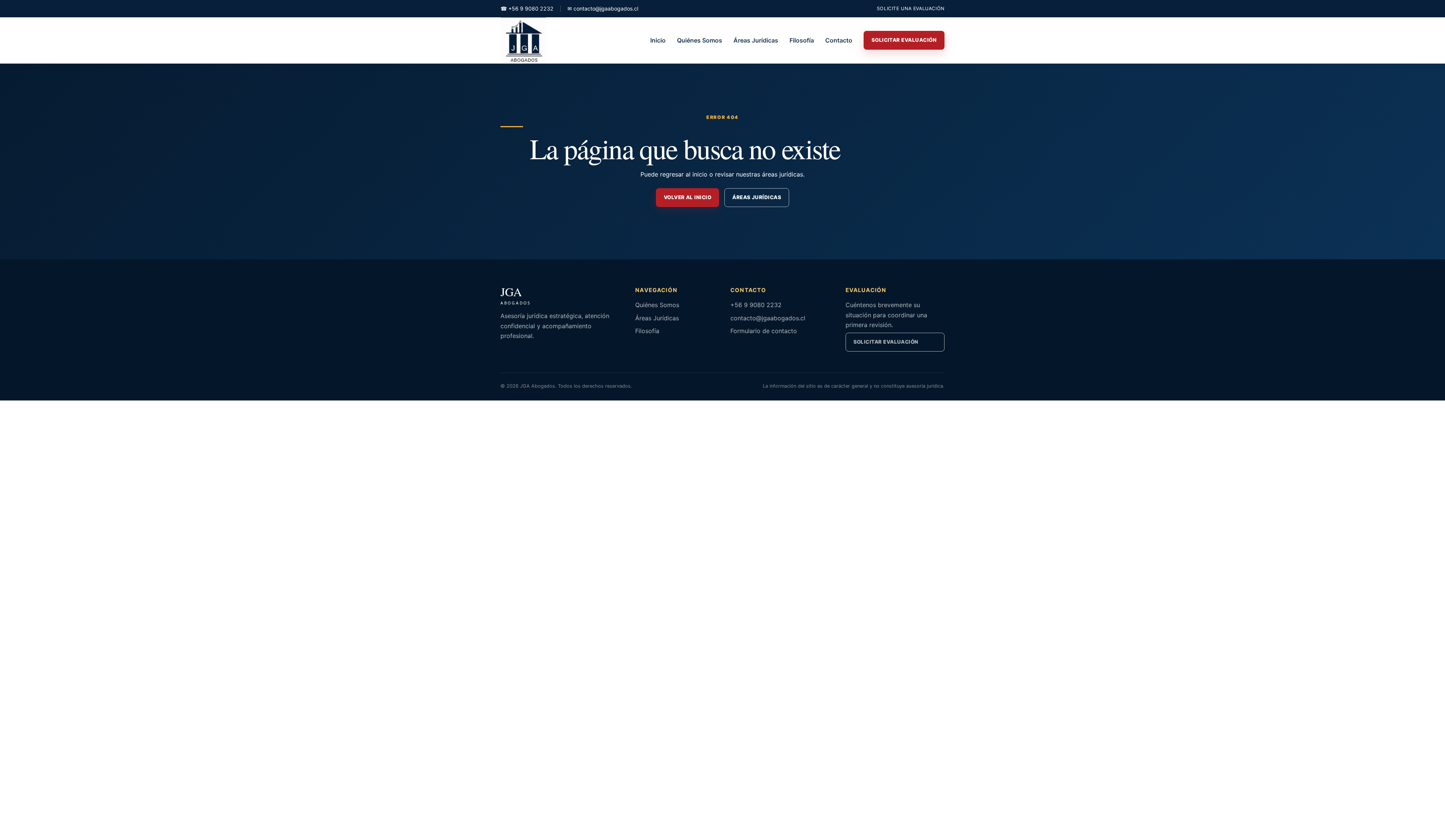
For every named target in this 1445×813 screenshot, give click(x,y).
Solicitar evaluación (886, 342)
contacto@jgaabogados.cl (602, 8)
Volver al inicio (687, 197)
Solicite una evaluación (911, 8)
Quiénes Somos (699, 40)
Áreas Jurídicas (755, 40)
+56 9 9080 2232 (527, 8)
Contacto (838, 40)
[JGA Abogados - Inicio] (523, 40)
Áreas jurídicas (756, 197)
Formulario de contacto (763, 331)
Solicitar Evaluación (904, 40)
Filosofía (801, 40)
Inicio (658, 40)
